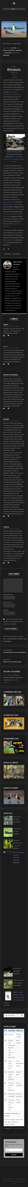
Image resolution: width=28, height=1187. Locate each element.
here (7, 1128)
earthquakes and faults (10, 204)
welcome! (6, 55)
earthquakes (7, 253)
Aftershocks (14, 69)
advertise (11, 50)
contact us (7, 680)
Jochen (6, 419)
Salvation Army (10, 240)
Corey (5, 325)
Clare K (6, 527)
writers (6, 677)
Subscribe (13, 1154)
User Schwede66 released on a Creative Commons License (14, 159)
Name (8, 594)
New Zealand (16, 253)
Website (5, 610)
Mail (7, 602)
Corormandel (15, 209)
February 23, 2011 (14, 72)
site (15, 675)
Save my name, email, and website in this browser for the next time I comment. (13, 621)
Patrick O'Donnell (10, 375)
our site (13, 48)
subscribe (18, 50)
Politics (14, 66)
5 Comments (14, 77)
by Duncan (14, 75)
